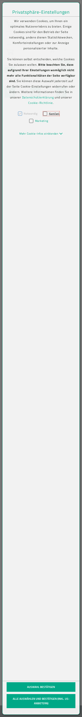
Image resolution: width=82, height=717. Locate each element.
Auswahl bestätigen (41, 687)
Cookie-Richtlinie (40, 102)
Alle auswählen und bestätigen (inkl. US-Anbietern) (41, 701)
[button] (41, 133)
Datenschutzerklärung (38, 97)
